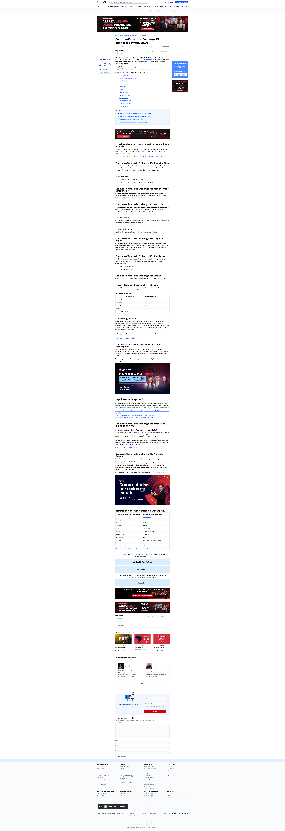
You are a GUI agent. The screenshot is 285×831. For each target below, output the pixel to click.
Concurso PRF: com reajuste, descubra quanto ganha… (121, 647)
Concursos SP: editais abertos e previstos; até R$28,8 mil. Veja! (135, 116)
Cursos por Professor (149, 784)
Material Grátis (170, 768)
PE (162, 10)
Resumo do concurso (125, 106)
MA (147, 10)
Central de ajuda (125, 766)
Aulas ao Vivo (170, 770)
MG (150, 10)
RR (175, 10)
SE (182, 10)
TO (187, 10)
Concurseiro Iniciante (160, 6)
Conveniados (100, 777)
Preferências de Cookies (102, 784)
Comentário (118, 722)
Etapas (121, 89)
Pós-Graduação (147, 775)
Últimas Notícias (101, 6)
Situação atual (123, 75)
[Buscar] (111, 2)
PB (159, 10)
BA (135, 10)
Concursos (124, 6)
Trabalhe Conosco (101, 782)
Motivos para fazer (125, 95)
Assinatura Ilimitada (181, 2)
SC (180, 10)
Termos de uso (142, 813)
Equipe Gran (120, 50)
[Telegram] (187, 814)
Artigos (139, 6)
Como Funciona (100, 768)
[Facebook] (182, 814)
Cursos (131, 6)
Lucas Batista (156, 650)
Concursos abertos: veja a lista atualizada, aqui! (131, 119)
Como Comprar (100, 770)
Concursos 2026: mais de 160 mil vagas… (142, 646)
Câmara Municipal (149, 59)
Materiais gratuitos (173, 6)
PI (164, 10)
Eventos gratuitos (168, 2)
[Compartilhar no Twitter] (163, 51)
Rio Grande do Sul (126, 35)
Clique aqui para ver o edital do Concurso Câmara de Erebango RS (132, 548)
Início (116, 35)
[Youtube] (175, 814)
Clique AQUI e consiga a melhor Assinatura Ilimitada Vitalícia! (143, 156)
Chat (122, 768)
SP (185, 10)
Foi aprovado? (127, 782)
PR (166, 10)
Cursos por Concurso (149, 777)
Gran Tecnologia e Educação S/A (133, 822)
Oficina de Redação (148, 786)
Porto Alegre (135, 35)
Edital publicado (147, 517)
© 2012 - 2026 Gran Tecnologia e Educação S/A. (110, 813)
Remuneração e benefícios (127, 78)
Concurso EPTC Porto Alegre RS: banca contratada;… (160, 647)
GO (145, 10)
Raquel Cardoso (137, 649)
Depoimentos (123, 98)
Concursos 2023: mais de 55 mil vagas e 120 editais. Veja (133, 122)
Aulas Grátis (170, 773)
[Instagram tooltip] (177, 814)
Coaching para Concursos (150, 768)
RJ (168, 10)
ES (142, 10)
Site (116, 750)
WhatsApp (123, 770)
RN (171, 10)
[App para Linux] (167, 814)
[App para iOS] (170, 814)
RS (178, 10)
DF (140, 10)
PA (157, 10)
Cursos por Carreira (148, 779)
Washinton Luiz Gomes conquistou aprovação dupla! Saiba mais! (135, 415)
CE (137, 10)
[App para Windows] (165, 814)
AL (128, 10)
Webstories (185, 6)
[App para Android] (172, 814)
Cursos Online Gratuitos (149, 788)
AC (126, 10)
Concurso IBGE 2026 (113, 6)
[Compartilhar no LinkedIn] (164, 51)
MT (155, 10)
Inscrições (122, 81)
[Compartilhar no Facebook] (161, 51)
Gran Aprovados (148, 6)
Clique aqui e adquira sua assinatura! (126, 447)
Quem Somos (100, 766)
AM (131, 10)
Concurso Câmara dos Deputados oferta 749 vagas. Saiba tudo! (135, 113)
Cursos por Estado (148, 782)
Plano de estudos (124, 103)
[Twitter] (185, 814)
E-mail (117, 745)
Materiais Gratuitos (125, 92)
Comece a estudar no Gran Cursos (142, 595)
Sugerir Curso (170, 775)
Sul (120, 35)
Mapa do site (153, 813)
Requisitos (122, 86)
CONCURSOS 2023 (142, 569)
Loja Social (99, 773)
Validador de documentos (103, 775)
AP (133, 10)
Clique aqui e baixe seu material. (125, 338)
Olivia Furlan (118, 650)
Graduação (146, 773)
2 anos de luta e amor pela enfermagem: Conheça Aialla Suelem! (135, 417)
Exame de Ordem (148, 770)
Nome (117, 740)
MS (152, 10)
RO (173, 10)
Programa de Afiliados (102, 779)
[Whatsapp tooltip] (180, 814)
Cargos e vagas (124, 84)
